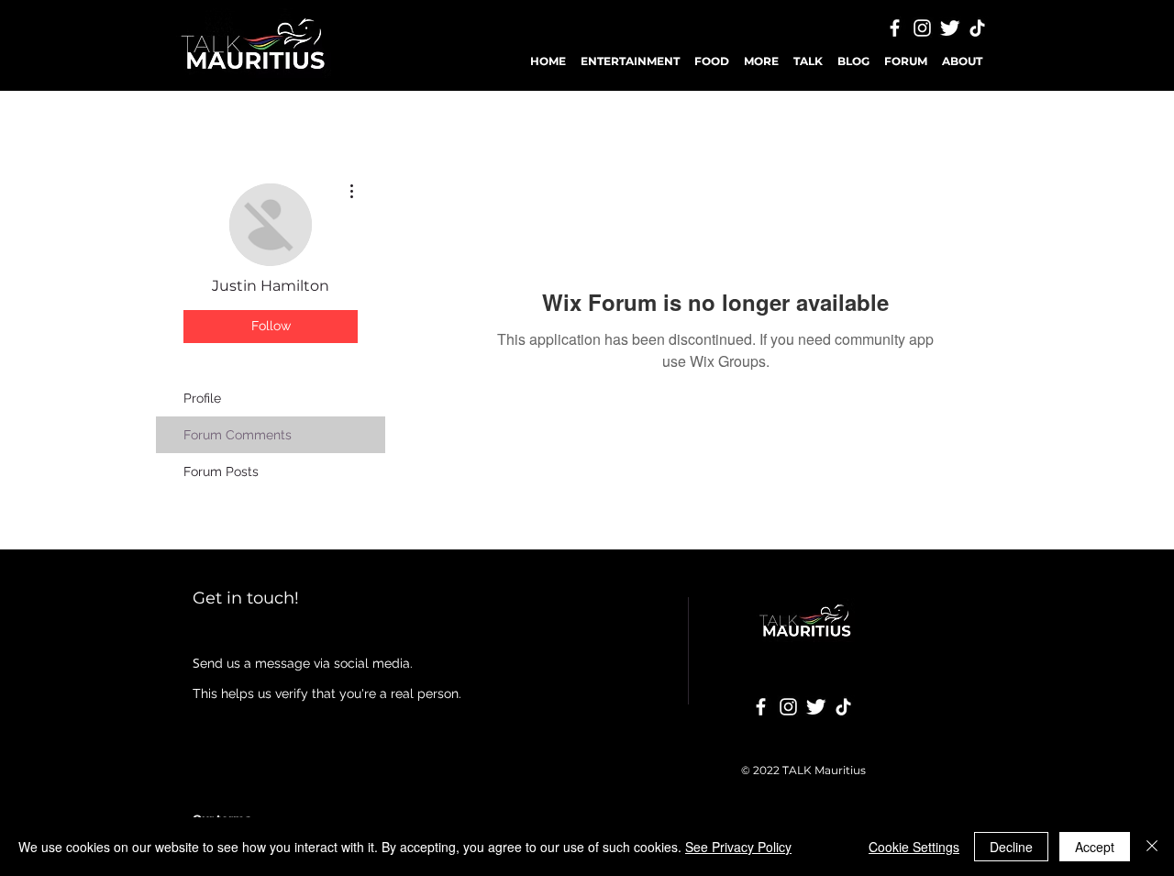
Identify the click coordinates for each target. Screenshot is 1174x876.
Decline (1011, 846)
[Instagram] (922, 28)
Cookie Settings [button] (914, 846)
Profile (202, 398)
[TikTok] (977, 28)
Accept (1094, 846)
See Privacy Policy (738, 846)
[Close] (1152, 846)
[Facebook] (894, 28)
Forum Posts (221, 471)
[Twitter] (949, 28)
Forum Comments (237, 434)
